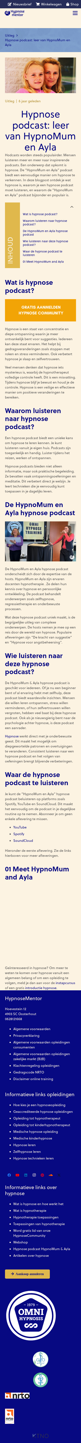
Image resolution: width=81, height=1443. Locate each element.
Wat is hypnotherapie (29, 1210)
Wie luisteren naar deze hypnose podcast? (45, 243)
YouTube (20, 827)
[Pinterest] (42, 1175)
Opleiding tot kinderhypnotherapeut (41, 1125)
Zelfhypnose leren (27, 1151)
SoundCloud (23, 840)
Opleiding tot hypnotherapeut (36, 1118)
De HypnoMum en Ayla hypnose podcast (45, 232)
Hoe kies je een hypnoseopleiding (39, 1105)
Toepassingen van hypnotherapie (39, 1224)
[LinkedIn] (26, 1175)
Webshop (20, 1242)
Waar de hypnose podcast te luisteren (42, 253)
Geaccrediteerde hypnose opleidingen (43, 1111)
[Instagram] (34, 1175)
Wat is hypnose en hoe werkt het (38, 1204)
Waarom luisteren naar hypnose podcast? (45, 222)
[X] (59, 1175)
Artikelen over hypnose (31, 1255)
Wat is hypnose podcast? (40, 214)
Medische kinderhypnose (32, 1138)
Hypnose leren (24, 1145)
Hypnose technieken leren (33, 1158)
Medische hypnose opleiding (35, 1131)
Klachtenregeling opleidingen (36, 1065)
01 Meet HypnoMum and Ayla (43, 261)
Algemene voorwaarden (31, 1029)
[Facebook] (9, 1175)
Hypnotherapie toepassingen (36, 1217)
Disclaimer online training (33, 1079)
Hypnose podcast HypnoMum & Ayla (41, 1249)
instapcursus (65, 983)
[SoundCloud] (51, 1175)
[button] (75, 13)
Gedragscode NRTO (28, 1072)
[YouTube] (17, 1175)
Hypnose (12, 736)
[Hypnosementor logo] (14, 13)
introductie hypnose (40, 988)
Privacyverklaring (26, 1035)
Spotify (18, 834)
